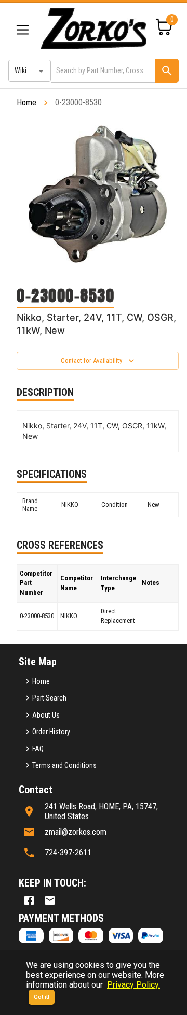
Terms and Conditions (64, 765)
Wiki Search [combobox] (32, 70)
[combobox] (102, 71)
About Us (46, 715)
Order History (51, 731)
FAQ (38, 749)
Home (26, 102)
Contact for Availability (91, 360)
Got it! (41, 997)
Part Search (49, 698)
